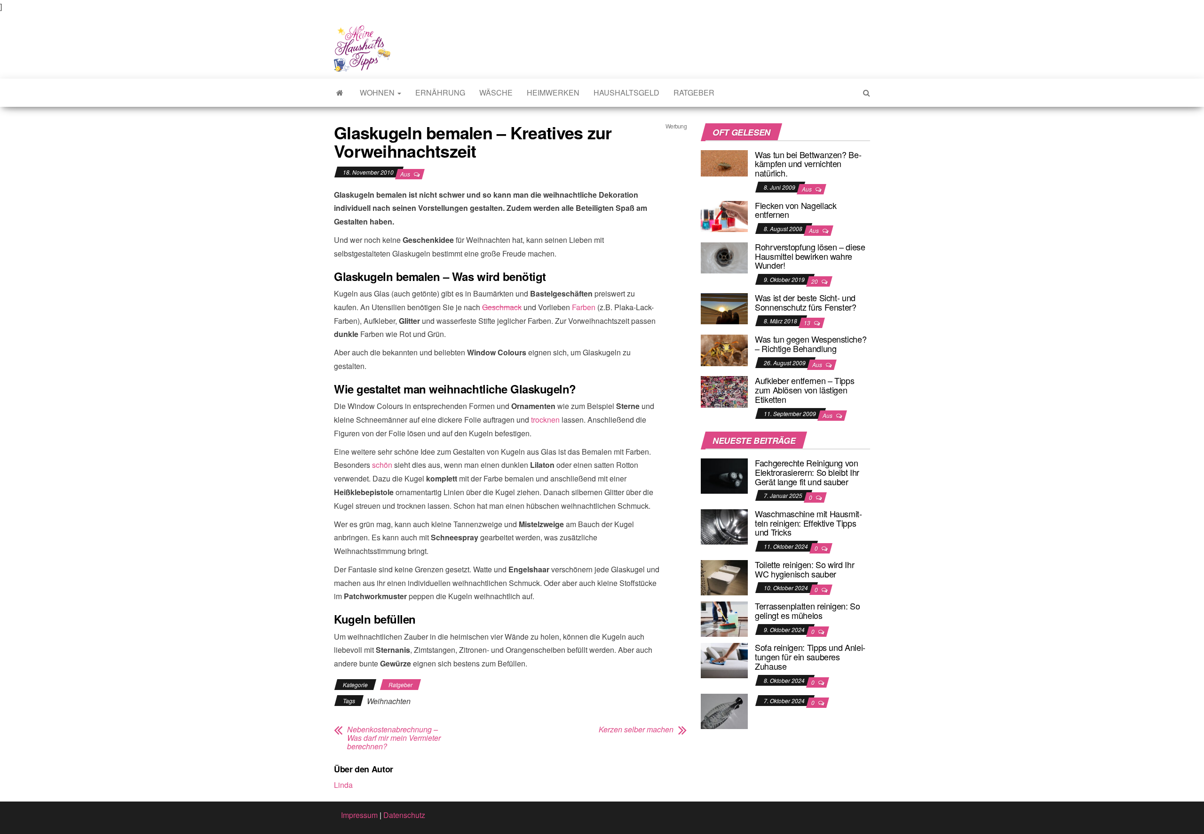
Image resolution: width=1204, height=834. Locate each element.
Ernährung (440, 92)
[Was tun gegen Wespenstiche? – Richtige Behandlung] (724, 349)
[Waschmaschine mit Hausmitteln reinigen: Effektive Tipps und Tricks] (724, 526)
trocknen (545, 419)
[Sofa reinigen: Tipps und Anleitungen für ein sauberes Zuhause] (724, 659)
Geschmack (502, 307)
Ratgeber (693, 92)
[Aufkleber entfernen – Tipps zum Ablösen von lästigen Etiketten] (724, 390)
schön (382, 464)
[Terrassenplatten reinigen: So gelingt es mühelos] (724, 618)
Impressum (359, 815)
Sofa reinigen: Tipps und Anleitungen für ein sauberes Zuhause (810, 656)
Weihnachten (389, 701)
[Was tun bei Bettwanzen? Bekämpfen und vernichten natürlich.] (724, 162)
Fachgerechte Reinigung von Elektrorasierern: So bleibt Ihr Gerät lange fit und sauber (807, 472)
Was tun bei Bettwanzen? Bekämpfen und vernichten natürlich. (808, 163)
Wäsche (496, 92)
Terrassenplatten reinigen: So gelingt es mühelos (807, 610)
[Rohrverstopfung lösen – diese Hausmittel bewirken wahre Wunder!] (724, 256)
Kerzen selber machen (636, 729)
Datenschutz (404, 815)
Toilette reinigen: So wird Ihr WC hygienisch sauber (804, 569)
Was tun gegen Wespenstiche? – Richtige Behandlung (810, 343)
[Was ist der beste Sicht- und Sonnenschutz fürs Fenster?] (724, 307)
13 (808, 323)
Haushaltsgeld (626, 92)
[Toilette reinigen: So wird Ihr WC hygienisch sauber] (724, 576)
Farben (583, 307)
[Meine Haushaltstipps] (340, 93)
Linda (343, 784)
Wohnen (378, 92)
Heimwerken (553, 92)
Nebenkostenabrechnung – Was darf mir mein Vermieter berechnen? (394, 738)
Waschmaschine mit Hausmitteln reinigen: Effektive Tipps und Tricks (808, 522)
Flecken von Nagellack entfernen (795, 210)
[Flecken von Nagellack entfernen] (724, 215)
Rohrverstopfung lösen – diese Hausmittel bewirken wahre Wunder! (810, 256)
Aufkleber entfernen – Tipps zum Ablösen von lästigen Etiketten (804, 389)
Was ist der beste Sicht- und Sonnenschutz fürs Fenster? (805, 302)
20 (815, 281)
